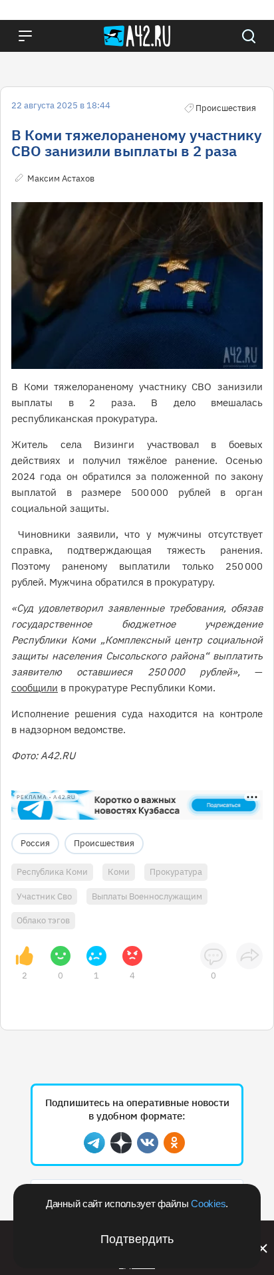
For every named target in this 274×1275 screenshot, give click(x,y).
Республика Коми (52, 871)
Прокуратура (176, 871)
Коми (119, 871)
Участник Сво (44, 896)
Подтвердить (137, 1239)
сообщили (34, 687)
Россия (35, 843)
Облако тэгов (43, 920)
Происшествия (104, 843)
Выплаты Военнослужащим (147, 896)
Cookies (208, 1203)
